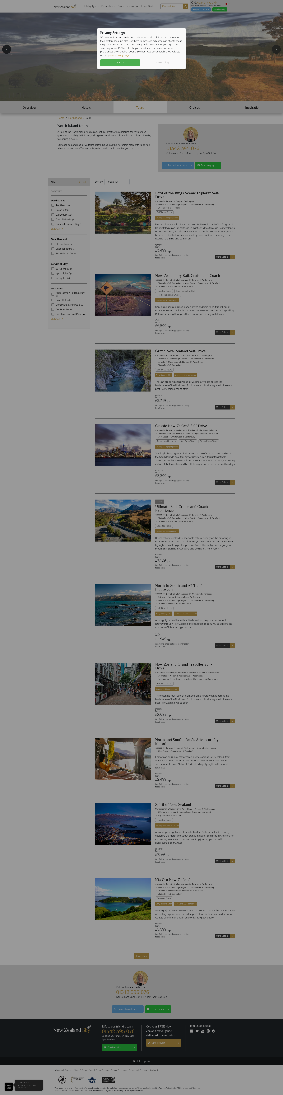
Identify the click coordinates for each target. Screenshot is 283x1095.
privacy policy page (119, 55)
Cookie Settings (161, 62)
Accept (120, 62)
